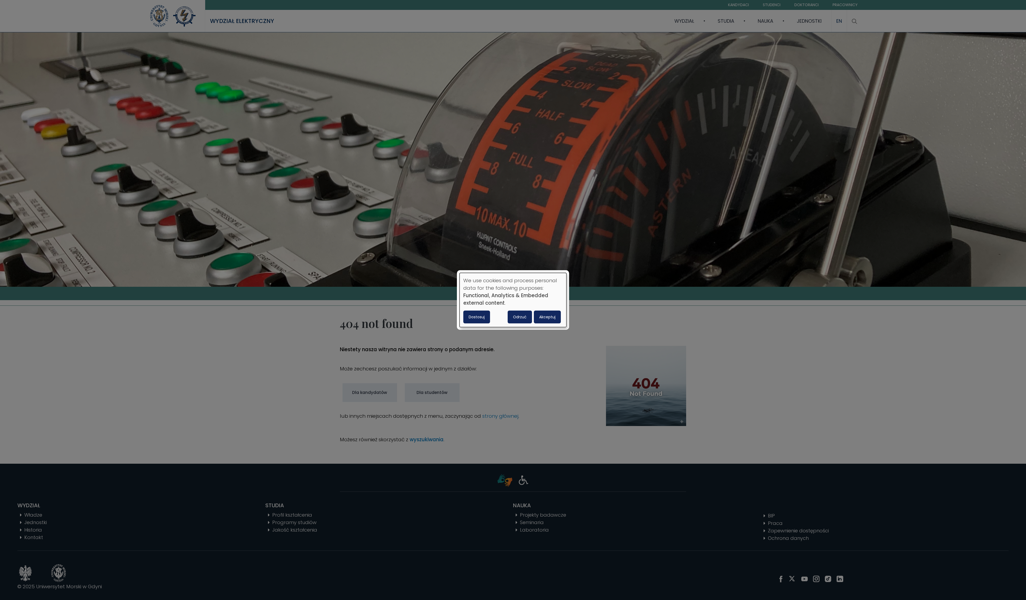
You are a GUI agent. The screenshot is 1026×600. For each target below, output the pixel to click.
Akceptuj (547, 317)
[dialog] (513, 300)
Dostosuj (477, 317)
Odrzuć (520, 317)
